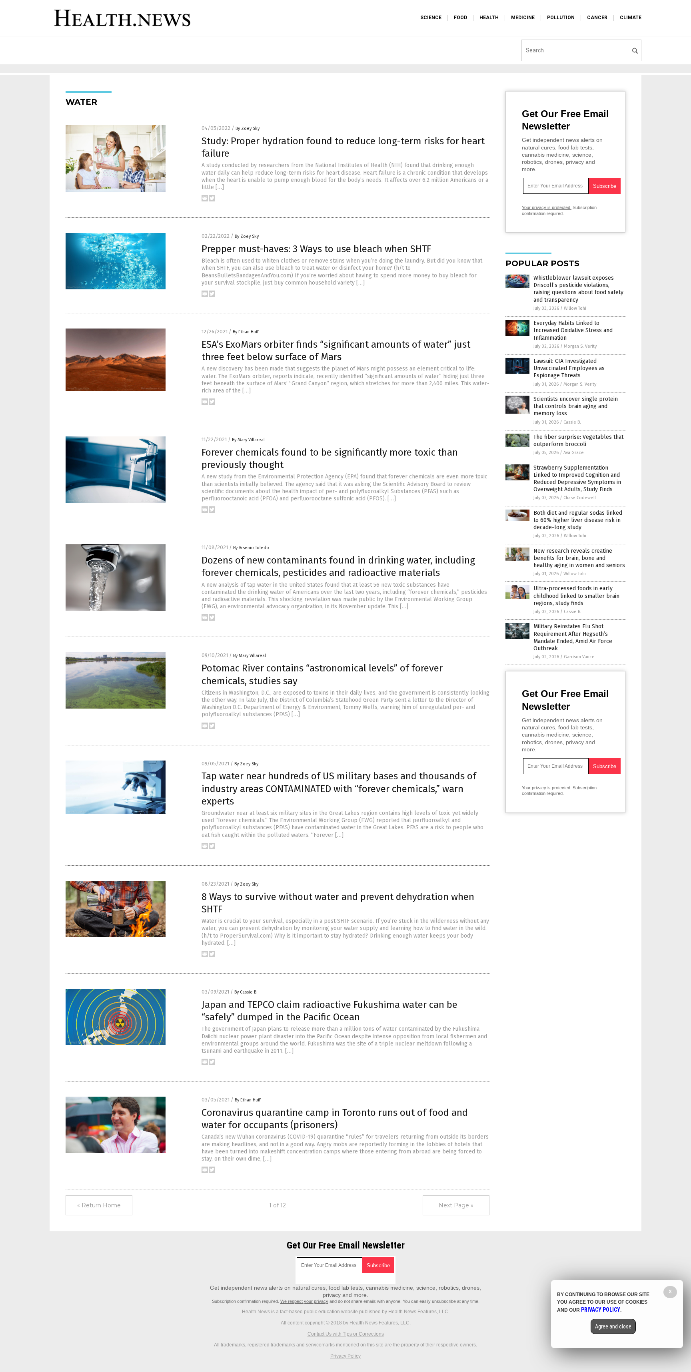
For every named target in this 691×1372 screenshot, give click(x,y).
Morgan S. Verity (580, 346)
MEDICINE (523, 17)
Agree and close (613, 1326)
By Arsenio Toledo (251, 547)
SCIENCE (430, 17)
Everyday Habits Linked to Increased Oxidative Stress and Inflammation (573, 330)
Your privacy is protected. (546, 207)
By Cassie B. (246, 992)
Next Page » (456, 1205)
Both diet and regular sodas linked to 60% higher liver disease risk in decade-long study (577, 520)
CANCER (597, 17)
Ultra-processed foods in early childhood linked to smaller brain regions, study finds (576, 595)
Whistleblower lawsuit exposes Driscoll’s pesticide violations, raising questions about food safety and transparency (578, 289)
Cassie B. (572, 422)
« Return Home (99, 1205)
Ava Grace (573, 452)
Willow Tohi (575, 308)
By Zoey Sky (248, 128)
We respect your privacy (304, 1301)
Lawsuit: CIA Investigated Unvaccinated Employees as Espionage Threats (569, 368)
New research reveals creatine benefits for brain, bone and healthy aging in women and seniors (579, 558)
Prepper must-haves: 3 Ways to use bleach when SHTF (316, 249)
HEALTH (489, 17)
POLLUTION (561, 17)
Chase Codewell (579, 497)
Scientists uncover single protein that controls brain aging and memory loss (575, 406)
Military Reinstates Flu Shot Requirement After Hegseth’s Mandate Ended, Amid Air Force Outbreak (572, 637)
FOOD (460, 17)
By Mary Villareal (248, 439)
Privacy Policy (345, 1356)
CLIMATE (630, 17)
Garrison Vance (579, 656)
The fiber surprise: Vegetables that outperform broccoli (578, 441)
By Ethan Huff (245, 332)
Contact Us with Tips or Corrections (346, 1334)
